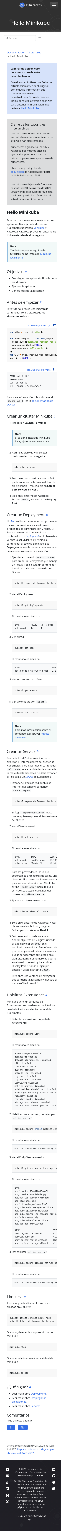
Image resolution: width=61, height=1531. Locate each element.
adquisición (17, 171)
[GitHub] (53, 1475)
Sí (11, 1427)
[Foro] (7, 1475)
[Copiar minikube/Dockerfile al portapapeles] (55, 370)
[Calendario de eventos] (53, 1488)
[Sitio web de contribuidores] (53, 1469)
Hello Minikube (30, 108)
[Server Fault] (7, 1482)
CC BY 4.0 (38, 1475)
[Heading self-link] (25, 271)
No (23, 1427)
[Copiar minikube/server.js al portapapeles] (55, 325)
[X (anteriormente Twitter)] (7, 1501)
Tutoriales (35, 52)
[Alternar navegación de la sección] (39, 38)
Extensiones (14, 1005)
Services (35, 1406)
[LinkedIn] (7, 1488)
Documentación (16, 52)
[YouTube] (7, 1469)
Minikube (39, 228)
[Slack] (53, 1482)
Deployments (38, 1393)
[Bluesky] (7, 1495)
